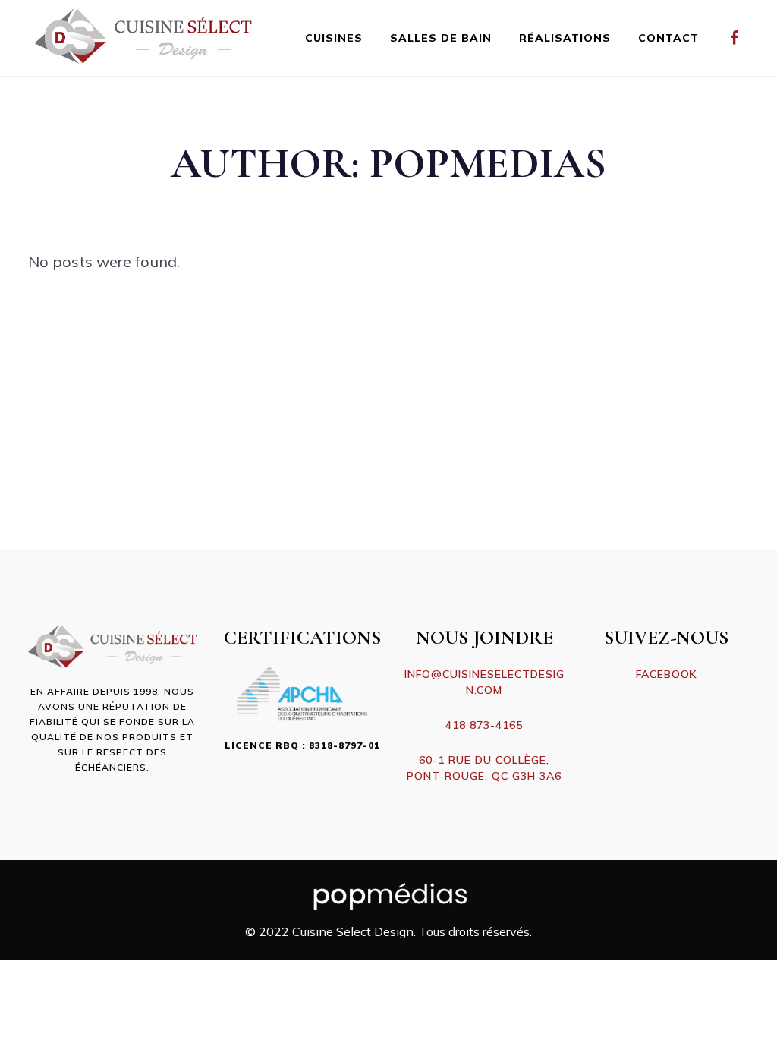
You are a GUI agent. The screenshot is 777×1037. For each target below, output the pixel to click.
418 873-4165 (484, 725)
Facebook (666, 674)
